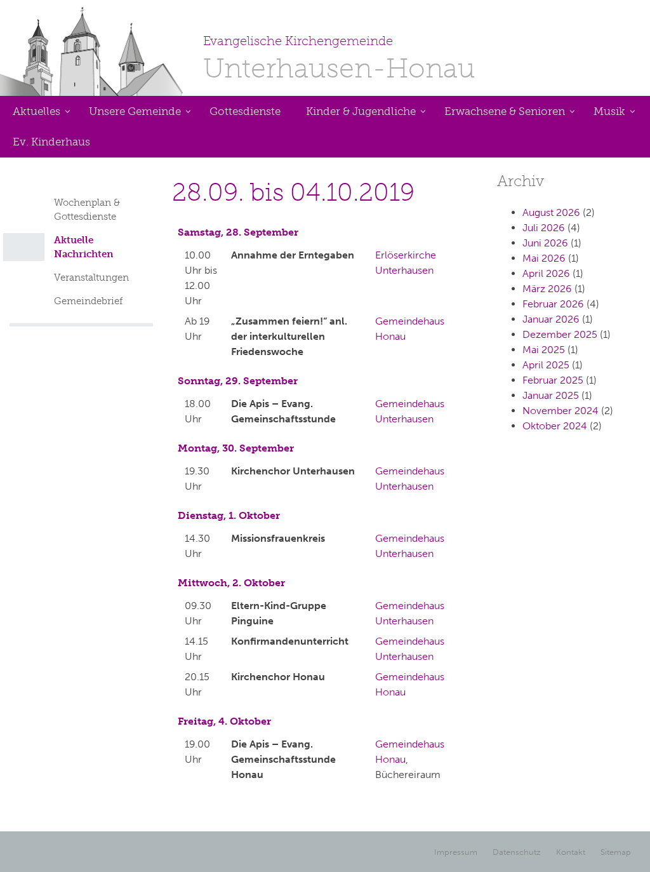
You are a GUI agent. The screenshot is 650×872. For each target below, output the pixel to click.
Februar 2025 (552, 380)
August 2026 (551, 212)
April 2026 (546, 273)
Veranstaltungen (91, 277)
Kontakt (570, 852)
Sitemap (615, 852)
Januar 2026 (551, 319)
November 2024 (560, 411)
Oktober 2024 (554, 426)
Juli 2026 (543, 228)
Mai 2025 (543, 350)
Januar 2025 (550, 395)
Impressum (455, 852)
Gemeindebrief (88, 301)
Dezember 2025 (559, 334)
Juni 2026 (545, 243)
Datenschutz (517, 852)
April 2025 (545, 365)
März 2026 (547, 289)
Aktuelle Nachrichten (83, 247)
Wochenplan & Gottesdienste (87, 209)
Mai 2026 (544, 258)
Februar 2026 (553, 304)
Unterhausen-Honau (339, 58)
